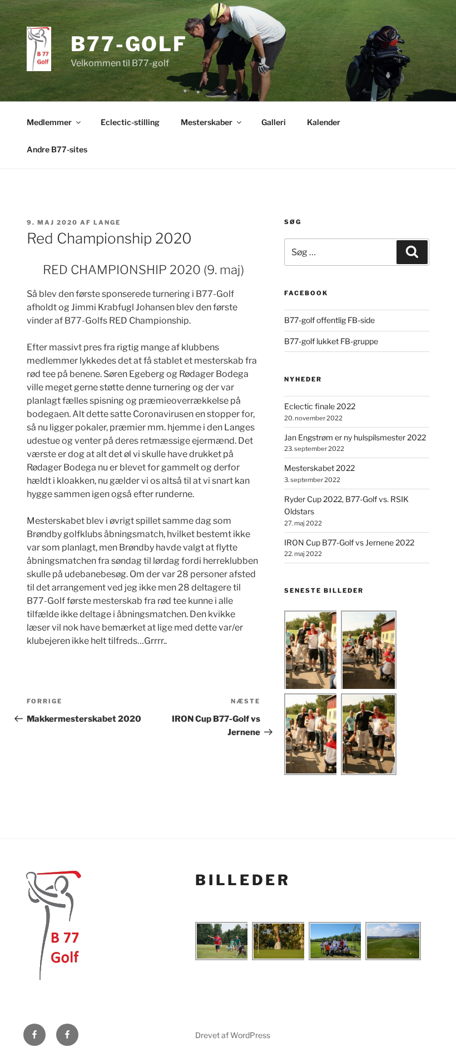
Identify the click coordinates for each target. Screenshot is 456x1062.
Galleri (273, 122)
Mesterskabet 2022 (319, 468)
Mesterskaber (206, 122)
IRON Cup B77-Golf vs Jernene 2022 (349, 542)
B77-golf (129, 44)
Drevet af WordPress (232, 1035)
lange (107, 222)
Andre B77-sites (57, 149)
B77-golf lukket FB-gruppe (331, 341)
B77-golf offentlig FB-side (329, 320)
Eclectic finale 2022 (319, 406)
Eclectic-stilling (130, 122)
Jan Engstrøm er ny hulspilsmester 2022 (355, 437)
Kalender (323, 122)
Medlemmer (49, 122)
